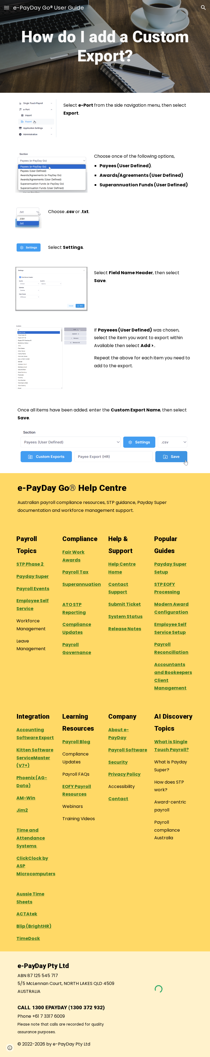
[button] (6, 7)
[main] (104, 46)
